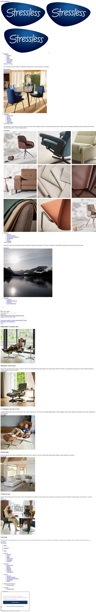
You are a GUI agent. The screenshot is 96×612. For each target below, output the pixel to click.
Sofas (8, 56)
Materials (9, 118)
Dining (8, 58)
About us (6, 233)
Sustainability (10, 238)
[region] (15, 601)
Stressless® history (11, 235)
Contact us (9, 302)
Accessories (9, 61)
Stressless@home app (12, 301)
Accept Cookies (15, 602)
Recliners (9, 55)
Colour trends (10, 122)
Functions (9, 62)
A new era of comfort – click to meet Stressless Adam (14, 320)
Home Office (10, 59)
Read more (6, 247)
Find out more (7, 69)
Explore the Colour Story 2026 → (9, 317)
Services (6, 298)
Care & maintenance (11, 303)
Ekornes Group (10, 589)
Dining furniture (12, 315)
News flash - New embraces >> (8, 321)
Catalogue (9, 121)
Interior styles (10, 115)
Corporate (9, 241)
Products (6, 54)
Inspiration (6, 114)
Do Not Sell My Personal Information (15, 606)
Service (8, 239)
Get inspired (6, 130)
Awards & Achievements (12, 237)
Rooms (8, 117)
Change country (10, 585)
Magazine (9, 119)
